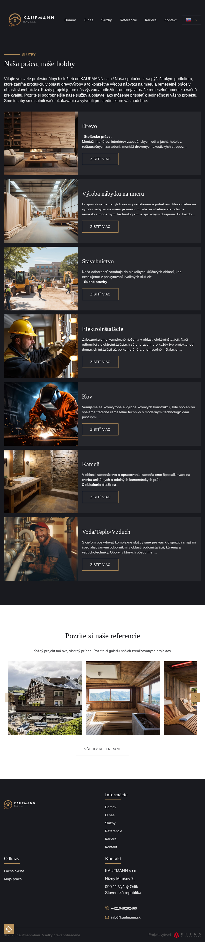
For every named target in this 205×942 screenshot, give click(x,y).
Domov (70, 20)
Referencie (128, 20)
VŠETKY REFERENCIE (102, 749)
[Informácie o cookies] (9, 929)
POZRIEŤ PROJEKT (45, 698)
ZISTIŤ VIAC (100, 159)
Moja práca (13, 879)
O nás (88, 20)
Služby (106, 20)
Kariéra (150, 20)
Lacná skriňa (14, 871)
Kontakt (170, 20)
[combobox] (191, 20)
